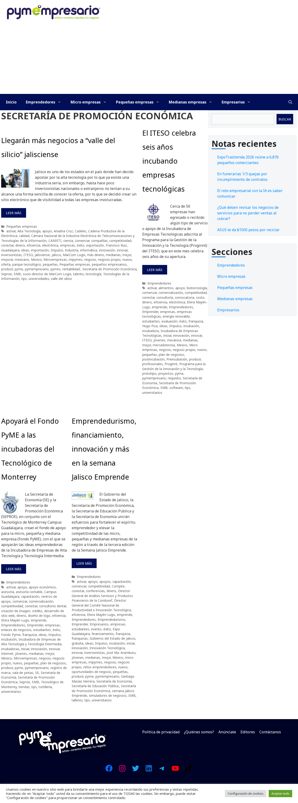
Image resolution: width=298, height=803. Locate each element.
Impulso (57, 250)
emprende (159, 307)
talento (78, 274)
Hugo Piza (150, 326)
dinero (20, 245)
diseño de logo (39, 615)
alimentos (166, 288)
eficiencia (33, 245)
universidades (39, 278)
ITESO (28, 255)
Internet (7, 653)
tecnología (93, 274)
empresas (67, 245)
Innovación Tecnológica (107, 648)
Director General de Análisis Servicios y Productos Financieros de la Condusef (102, 596)
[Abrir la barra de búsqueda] (290, 102)
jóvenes (159, 340)
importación (40, 250)
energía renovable (176, 316)
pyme (19, 269)
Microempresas (55, 259)
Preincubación (176, 359)
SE (37, 672)
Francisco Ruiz (116, 245)
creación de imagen (15, 611)
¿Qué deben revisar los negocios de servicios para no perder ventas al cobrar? (248, 213)
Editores (247, 731)
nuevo (127, 259)
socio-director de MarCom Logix (47, 274)
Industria (71, 250)
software (176, 387)
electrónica (50, 245)
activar (11, 231)
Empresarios (233, 102)
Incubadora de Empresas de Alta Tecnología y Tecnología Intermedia (31, 641)
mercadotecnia (164, 345)
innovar (122, 250)
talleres (77, 700)
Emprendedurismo (111, 619)
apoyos (105, 581)
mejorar (7, 259)
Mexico (36, 259)
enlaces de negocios (16, 630)
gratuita (77, 643)
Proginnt (171, 364)
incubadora (150, 331)
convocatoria (184, 297)
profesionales (152, 364)
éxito (80, 245)
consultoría (164, 297)
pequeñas (50, 264)
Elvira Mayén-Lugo (15, 620)
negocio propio (109, 259)
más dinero (95, 255)
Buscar (284, 119)
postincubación (153, 359)
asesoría (7, 592)
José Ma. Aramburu (121, 652)
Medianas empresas (187, 102)
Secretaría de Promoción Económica (109, 269)
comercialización (171, 292)
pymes (56, 269)
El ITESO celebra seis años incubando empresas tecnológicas (169, 161)
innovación (107, 250)
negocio (90, 259)
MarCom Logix (74, 255)
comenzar (82, 240)
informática (88, 250)
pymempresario (37, 269)
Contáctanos (270, 731)
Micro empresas (86, 102)
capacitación (30, 596)
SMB (17, 274)
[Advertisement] (149, 59)
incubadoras (10, 649)
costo (200, 297)
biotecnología (197, 288)
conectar (7, 245)
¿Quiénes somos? (199, 731)
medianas (113, 255)
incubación (191, 326)
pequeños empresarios (109, 264)
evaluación (169, 321)
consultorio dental (52, 606)
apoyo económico (42, 587)
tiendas (24, 687)
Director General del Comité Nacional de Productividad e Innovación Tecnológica (101, 605)
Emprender (150, 311)
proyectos (165, 373)
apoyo (47, 231)
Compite (118, 586)
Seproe (6, 274)
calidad (24, 235)
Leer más (13, 213)
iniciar (167, 335)
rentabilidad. (71, 269)
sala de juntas (22, 672)
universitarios (152, 392)
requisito (174, 378)
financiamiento (103, 633)
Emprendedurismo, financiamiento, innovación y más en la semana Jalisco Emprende (104, 449)
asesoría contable (29, 592)
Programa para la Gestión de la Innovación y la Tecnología (174, 366)
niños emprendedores (99, 667)
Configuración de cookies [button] (246, 793)
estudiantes (151, 321)
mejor (126, 255)
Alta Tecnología (29, 231)
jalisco (56, 255)
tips (24, 278)
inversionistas (11, 255)
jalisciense (42, 255)
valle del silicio (61, 278)
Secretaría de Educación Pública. (95, 686)
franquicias (80, 638)
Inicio (11, 102)
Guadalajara (10, 250)
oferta (5, 264)
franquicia (196, 321)
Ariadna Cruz (63, 231)
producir (7, 269)
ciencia (68, 240)
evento (96, 629)
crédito (37, 611)
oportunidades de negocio (91, 671)
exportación (95, 245)
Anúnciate (227, 731)
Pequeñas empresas (134, 102)
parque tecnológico (26, 264)
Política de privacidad (160, 731)
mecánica (174, 340)
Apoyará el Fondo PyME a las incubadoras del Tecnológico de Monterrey (30, 449)
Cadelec (80, 231)
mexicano (22, 259)
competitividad (120, 240)
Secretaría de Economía (114, 681)
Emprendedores (40, 102)
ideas (25, 250)
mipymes (75, 259)
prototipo (149, 373)
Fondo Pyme (10, 634)
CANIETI (54, 240)
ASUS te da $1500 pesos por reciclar (248, 229)
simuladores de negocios (107, 695)
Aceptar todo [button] (280, 793)
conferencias (95, 591)
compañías (99, 240)
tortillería (45, 687)
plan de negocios (171, 354)
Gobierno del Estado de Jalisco (112, 638)
